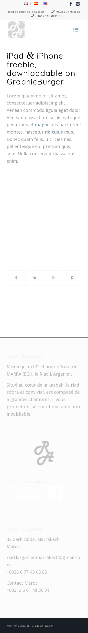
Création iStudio (42, 625)
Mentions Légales (18, 625)
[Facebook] (70, 4)
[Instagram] (77, 4)
